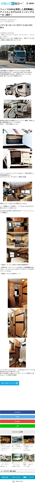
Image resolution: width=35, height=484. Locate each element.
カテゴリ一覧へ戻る (10, 471)
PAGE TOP (19, 481)
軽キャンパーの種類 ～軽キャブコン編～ (28, 464)
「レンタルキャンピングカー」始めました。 (5, 464)
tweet (17, 417)
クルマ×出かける (9, 21)
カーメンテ (16, 477)
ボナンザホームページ (8, 383)
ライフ (31, 477)
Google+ (17, 421)
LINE (17, 426)
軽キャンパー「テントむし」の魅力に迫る (16, 464)
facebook (17, 412)
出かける (5, 477)
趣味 (25, 477)
